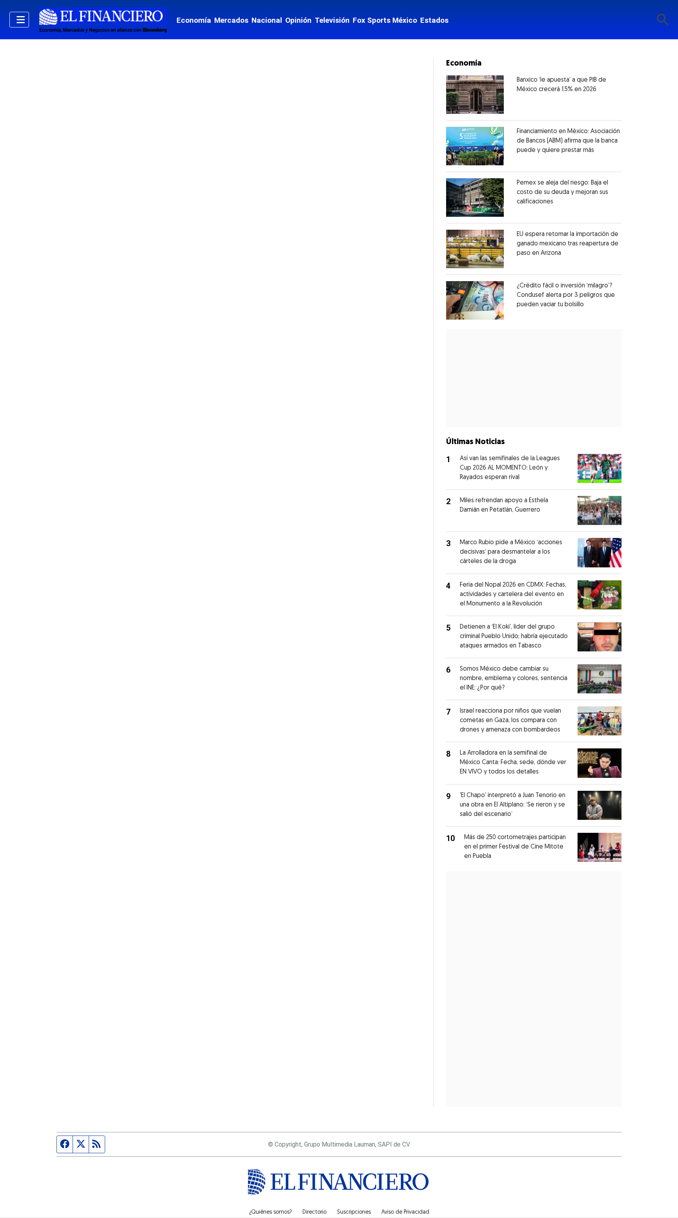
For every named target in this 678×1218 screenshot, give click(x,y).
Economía (194, 20)
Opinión (298, 20)
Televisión (332, 20)
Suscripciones (354, 1212)
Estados (434, 20)
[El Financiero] (102, 20)
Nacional (267, 20)
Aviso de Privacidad (405, 1212)
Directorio (314, 1212)
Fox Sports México (385, 20)
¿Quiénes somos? (270, 1212)
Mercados (231, 20)
